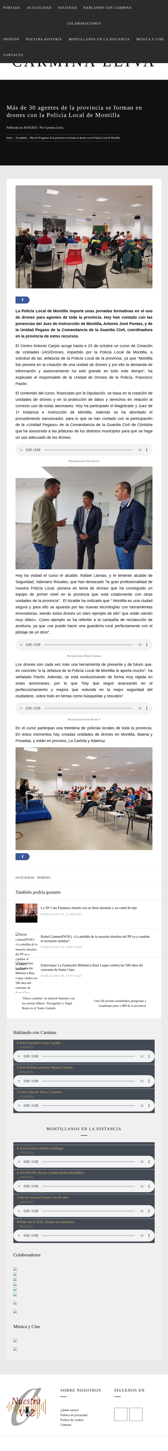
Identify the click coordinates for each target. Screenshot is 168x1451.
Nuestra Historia (44, 39)
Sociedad (67, 7)
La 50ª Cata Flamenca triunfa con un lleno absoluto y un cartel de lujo (89, 908)
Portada (11, 7)
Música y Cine (150, 39)
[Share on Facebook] (23, 300)
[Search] (161, 5)
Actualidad (39, 7)
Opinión (11, 39)
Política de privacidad (73, 1415)
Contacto (13, 55)
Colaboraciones (84, 23)
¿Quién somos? (69, 1410)
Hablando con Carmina (108, 7)
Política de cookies (72, 1420)
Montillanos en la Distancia (99, 39)
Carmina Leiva (54, 127)
